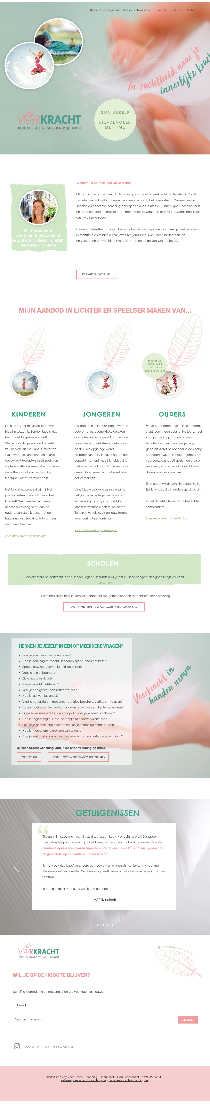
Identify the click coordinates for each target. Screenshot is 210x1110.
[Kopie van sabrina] (103, 925)
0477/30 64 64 (151, 1077)
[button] (137, 10)
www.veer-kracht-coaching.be (128, 1080)
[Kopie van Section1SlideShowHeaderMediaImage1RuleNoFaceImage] (107, 925)
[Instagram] (17, 1046)
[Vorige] (16, 867)
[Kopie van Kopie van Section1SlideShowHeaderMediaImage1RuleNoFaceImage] (112, 925)
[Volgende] (193, 867)
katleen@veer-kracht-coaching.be (83, 1080)
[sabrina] (97, 925)
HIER (151, 364)
